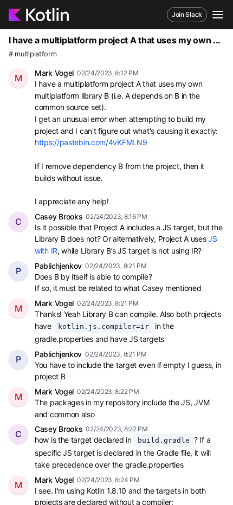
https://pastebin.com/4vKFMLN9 (91, 142)
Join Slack (187, 14)
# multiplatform (33, 54)
